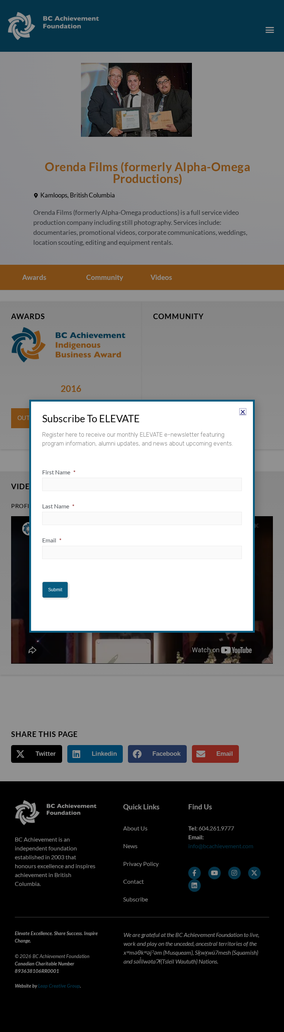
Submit (55, 589)
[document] (142, 516)
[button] (243, 412)
